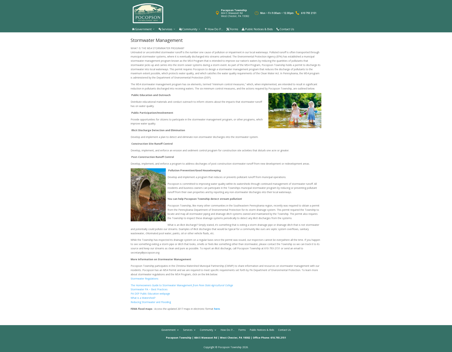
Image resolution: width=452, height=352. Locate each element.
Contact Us (285, 29)
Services (165, 29)
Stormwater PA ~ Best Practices (149, 289)
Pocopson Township (178, 337)
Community (188, 29)
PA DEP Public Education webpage (150, 293)
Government (142, 29)
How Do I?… (213, 29)
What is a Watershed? (143, 297)
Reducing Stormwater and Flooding (151, 302)
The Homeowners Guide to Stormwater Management (182, 285)
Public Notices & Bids (257, 29)
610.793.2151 (278, 337)
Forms (232, 29)
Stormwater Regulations (144, 278)
